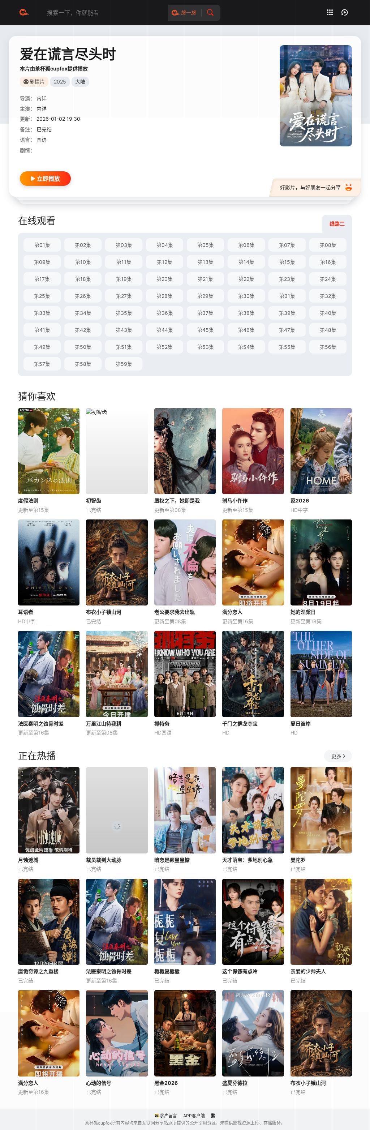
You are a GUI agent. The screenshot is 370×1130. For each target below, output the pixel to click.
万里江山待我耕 (103, 723)
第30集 (246, 296)
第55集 (287, 347)
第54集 (246, 347)
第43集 (124, 330)
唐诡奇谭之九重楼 (38, 971)
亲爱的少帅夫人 (308, 971)
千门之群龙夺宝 (240, 723)
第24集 (328, 279)
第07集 (287, 245)
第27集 (124, 296)
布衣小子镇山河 (103, 612)
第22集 (246, 279)
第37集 (205, 313)
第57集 (42, 364)
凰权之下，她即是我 (177, 500)
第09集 (42, 262)
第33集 (42, 313)
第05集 (205, 245)
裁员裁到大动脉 (103, 860)
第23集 (287, 279)
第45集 (205, 330)
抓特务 (161, 723)
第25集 (42, 296)
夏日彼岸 (301, 723)
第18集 (83, 279)
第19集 (124, 279)
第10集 (83, 262)
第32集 (328, 296)
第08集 (328, 245)
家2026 (300, 500)
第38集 (246, 313)
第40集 (328, 313)
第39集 (287, 313)
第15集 (287, 262)
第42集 (83, 330)
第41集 (42, 330)
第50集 (83, 347)
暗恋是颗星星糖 (172, 860)
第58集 (83, 364)
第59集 (124, 364)
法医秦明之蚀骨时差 (41, 723)
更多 (336, 756)
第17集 (42, 279)
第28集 (164, 296)
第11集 (124, 262)
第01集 (42, 245)
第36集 (164, 313)
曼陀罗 (298, 860)
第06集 (246, 245)
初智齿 (93, 500)
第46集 (246, 330)
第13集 (206, 262)
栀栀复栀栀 (167, 971)
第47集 (287, 330)
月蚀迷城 (28, 860)
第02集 (83, 245)
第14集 (246, 262)
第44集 (164, 330)
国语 (41, 140)
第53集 (205, 347)
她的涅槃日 (303, 612)
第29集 (205, 296)
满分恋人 (232, 612)
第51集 (124, 347)
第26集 (83, 296)
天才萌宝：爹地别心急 (247, 860)
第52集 (164, 347)
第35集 (124, 313)
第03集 (124, 245)
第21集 (205, 279)
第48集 (328, 330)
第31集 (287, 296)
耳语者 (25, 612)
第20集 (164, 279)
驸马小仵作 (235, 500)
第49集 (42, 347)
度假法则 (28, 500)
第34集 (83, 313)
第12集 (164, 262)
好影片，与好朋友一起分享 (310, 187)
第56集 (328, 347)
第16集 (328, 262)
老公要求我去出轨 (174, 612)
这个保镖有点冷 (240, 971)
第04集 (164, 245)
